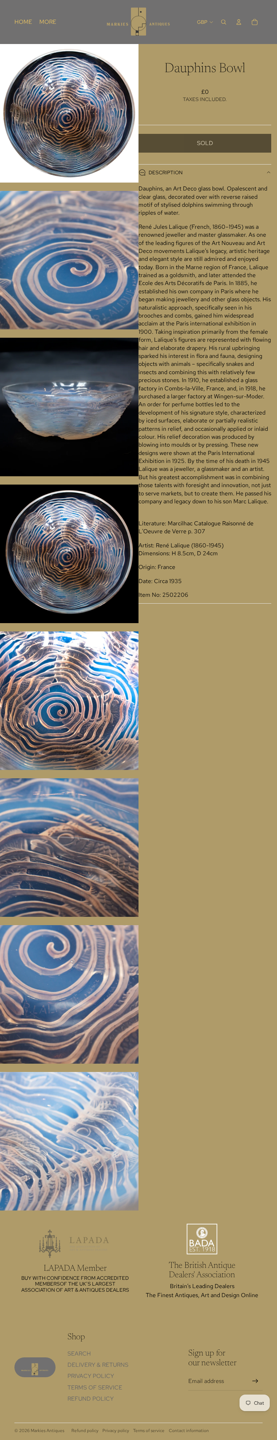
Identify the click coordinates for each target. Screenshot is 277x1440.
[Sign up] (255, 1381)
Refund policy (90, 1398)
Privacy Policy (90, 1376)
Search (79, 1353)
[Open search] (224, 22)
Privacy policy (115, 1431)
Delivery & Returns (97, 1365)
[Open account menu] (239, 22)
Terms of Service (94, 1387)
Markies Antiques (47, 1431)
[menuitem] (48, 22)
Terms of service (148, 1431)
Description (166, 172)
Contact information (189, 1431)
